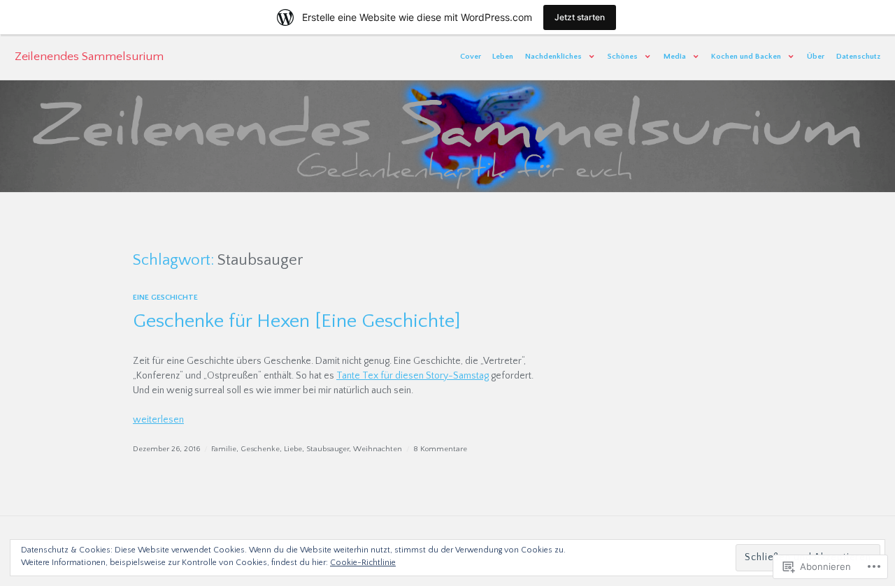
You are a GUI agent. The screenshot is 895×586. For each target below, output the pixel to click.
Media (675, 56)
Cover (470, 56)
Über (815, 56)
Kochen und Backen (746, 56)
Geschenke (260, 449)
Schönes (623, 56)
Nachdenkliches (553, 56)
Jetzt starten (579, 17)
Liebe (293, 449)
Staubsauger (327, 449)
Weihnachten (377, 449)
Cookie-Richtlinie (363, 562)
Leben (502, 56)
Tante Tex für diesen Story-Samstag (412, 375)
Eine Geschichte (165, 297)
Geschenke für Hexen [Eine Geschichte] (297, 321)
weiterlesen (158, 419)
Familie (223, 449)
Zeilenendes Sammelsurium (89, 57)
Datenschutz (858, 56)
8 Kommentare (440, 449)
